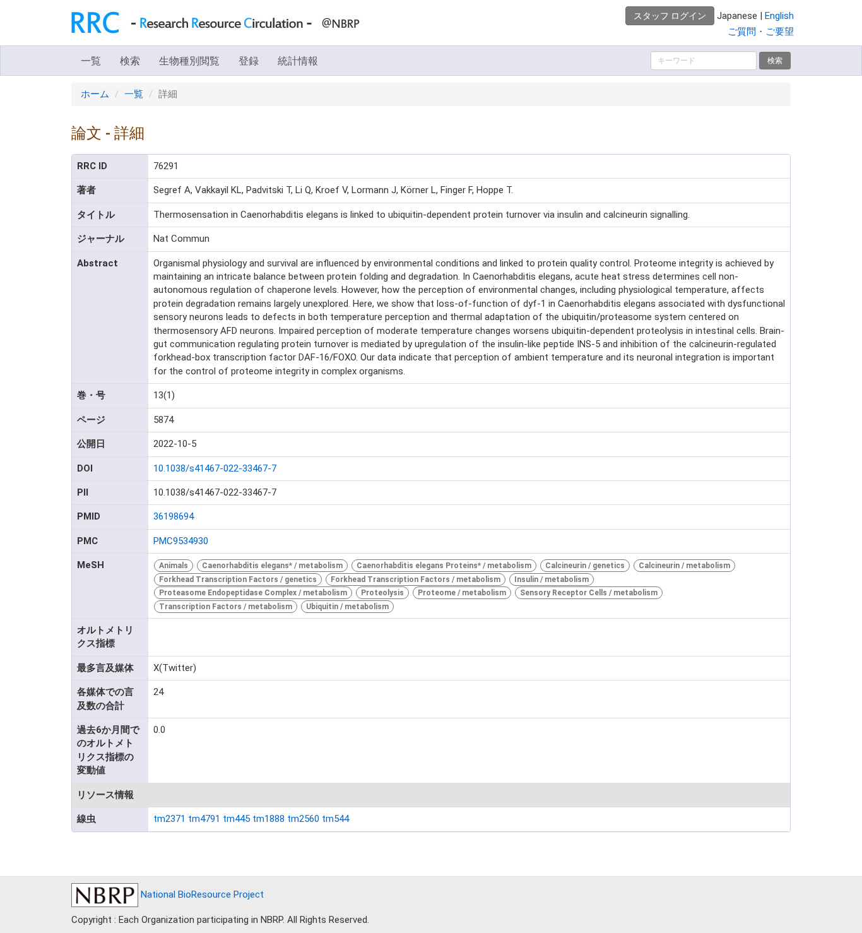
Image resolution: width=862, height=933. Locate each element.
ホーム (95, 94)
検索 (130, 61)
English (779, 15)
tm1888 (268, 818)
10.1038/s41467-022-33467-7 (214, 468)
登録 (249, 61)
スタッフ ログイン (670, 16)
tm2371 (169, 818)
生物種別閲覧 (189, 61)
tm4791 (204, 818)
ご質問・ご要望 (761, 31)
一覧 (91, 61)
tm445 (236, 818)
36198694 (173, 516)
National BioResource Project (201, 894)
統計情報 (298, 61)
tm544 (335, 818)
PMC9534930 (180, 541)
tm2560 (303, 818)
